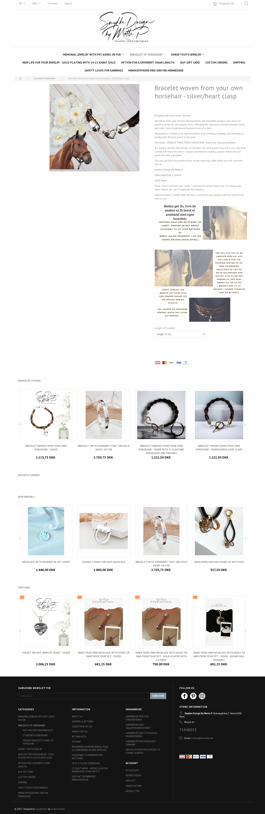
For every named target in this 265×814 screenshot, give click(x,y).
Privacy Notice (80, 731)
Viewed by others (29, 380)
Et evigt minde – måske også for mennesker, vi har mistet (90, 770)
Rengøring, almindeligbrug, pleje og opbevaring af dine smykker (90, 748)
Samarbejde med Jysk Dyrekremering (137, 718)
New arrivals (26, 496)
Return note (79, 736)
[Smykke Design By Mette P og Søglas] (132, 28)
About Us (77, 716)
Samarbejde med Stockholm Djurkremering (141, 735)
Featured (24, 587)
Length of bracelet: (165, 328)
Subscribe (158, 695)
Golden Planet (58, 809)
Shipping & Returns (82, 721)
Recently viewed (28, 475)
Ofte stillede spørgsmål (86, 763)
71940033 (188, 729)
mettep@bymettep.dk (202, 738)
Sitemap (76, 741)
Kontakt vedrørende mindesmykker (84, 778)
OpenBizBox (41, 809)
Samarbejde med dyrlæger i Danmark (141, 743)
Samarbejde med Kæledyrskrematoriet (138, 726)
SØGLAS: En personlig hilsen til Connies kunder (143, 751)
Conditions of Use (82, 726)
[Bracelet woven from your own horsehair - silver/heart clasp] (94, 129)
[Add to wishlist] (106, 659)
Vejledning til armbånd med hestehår (87, 757)
